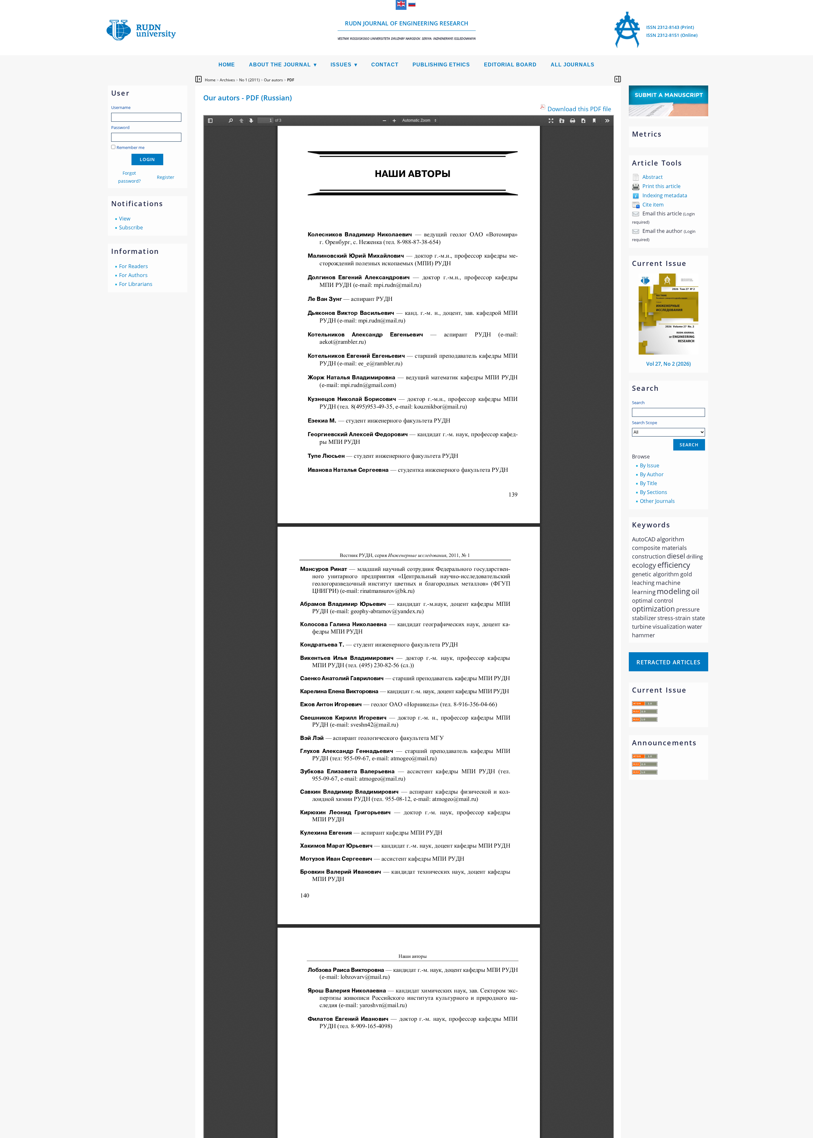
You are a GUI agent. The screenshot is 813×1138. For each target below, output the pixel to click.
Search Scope (644, 422)
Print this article (661, 186)
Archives (227, 80)
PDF (290, 80)
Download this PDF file (579, 109)
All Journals (573, 64)
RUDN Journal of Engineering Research (407, 30)
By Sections (653, 492)
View (124, 218)
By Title (648, 483)
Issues (341, 64)
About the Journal (280, 64)
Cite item (653, 204)
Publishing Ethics (441, 64)
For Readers (133, 266)
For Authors (133, 275)
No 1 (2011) (249, 80)
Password (120, 127)
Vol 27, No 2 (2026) (668, 363)
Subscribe (131, 227)
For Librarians (135, 284)
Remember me (130, 147)
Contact (385, 64)
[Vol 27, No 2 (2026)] (668, 352)
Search (638, 402)
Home (226, 64)
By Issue (649, 465)
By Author (652, 474)
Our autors (273, 80)
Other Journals (657, 501)
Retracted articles (668, 662)
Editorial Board (510, 64)
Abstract (652, 176)
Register (165, 177)
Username (121, 107)
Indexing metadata (664, 195)
